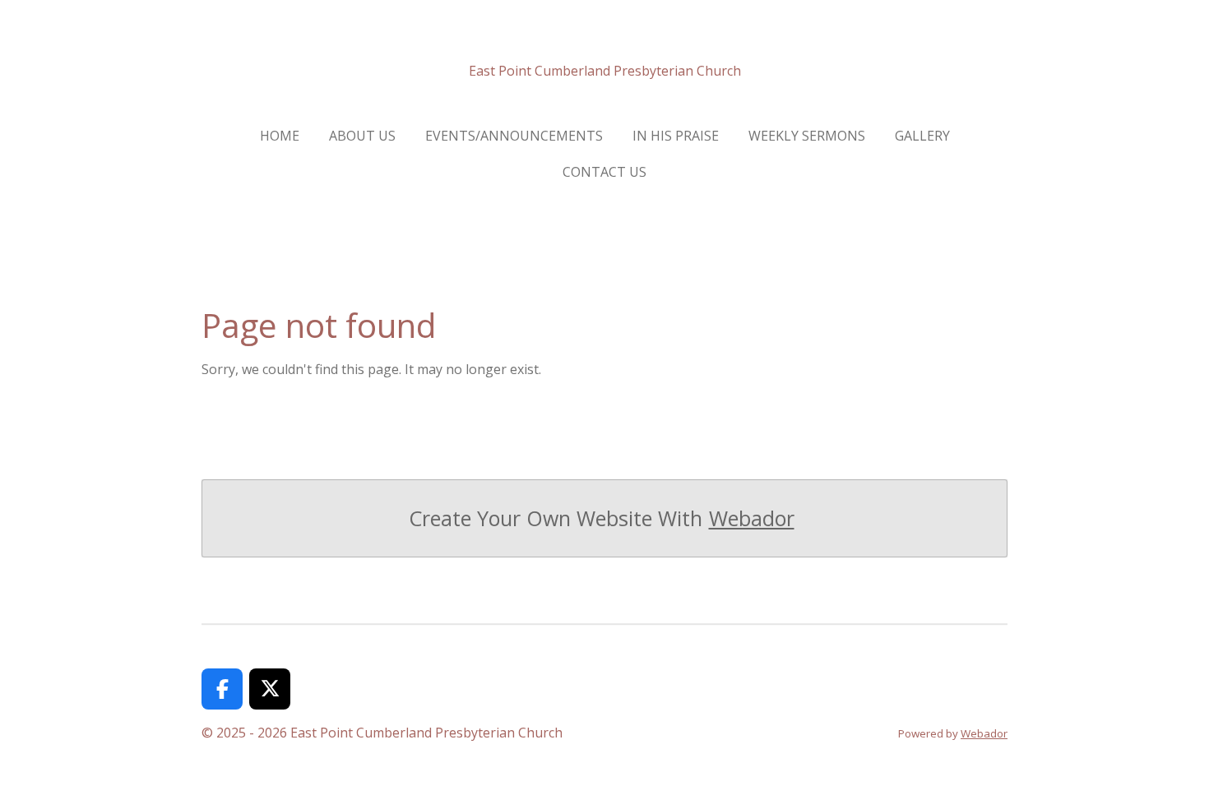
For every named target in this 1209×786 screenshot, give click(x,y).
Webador (751, 518)
